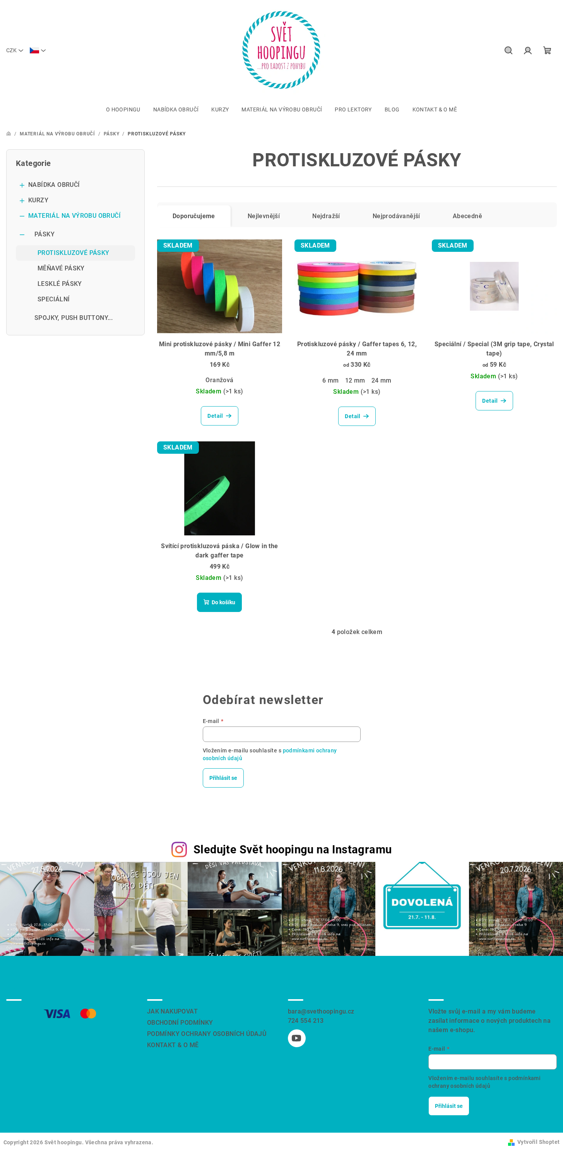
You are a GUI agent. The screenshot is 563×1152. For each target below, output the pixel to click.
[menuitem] (123, 109)
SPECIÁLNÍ (54, 299)
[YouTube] (297, 1038)
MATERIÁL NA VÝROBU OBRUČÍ (74, 215)
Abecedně (467, 216)
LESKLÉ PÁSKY (60, 283)
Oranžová (219, 380)
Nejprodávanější (396, 216)
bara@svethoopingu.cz (321, 1011)
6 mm (330, 380)
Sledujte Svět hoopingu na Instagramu (292, 849)
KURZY (38, 200)
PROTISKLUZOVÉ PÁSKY (74, 252)
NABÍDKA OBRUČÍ (54, 184)
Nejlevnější (264, 216)
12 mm (355, 380)
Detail (215, 416)
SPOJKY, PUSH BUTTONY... (73, 317)
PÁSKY (44, 234)
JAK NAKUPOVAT (172, 1011)
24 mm (381, 380)
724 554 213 (306, 1020)
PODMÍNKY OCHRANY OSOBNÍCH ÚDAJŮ (206, 1033)
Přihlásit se (223, 778)
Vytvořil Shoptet (538, 1142)
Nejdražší (326, 216)
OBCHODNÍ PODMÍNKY (180, 1022)
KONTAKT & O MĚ (173, 1045)
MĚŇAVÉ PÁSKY (61, 268)
